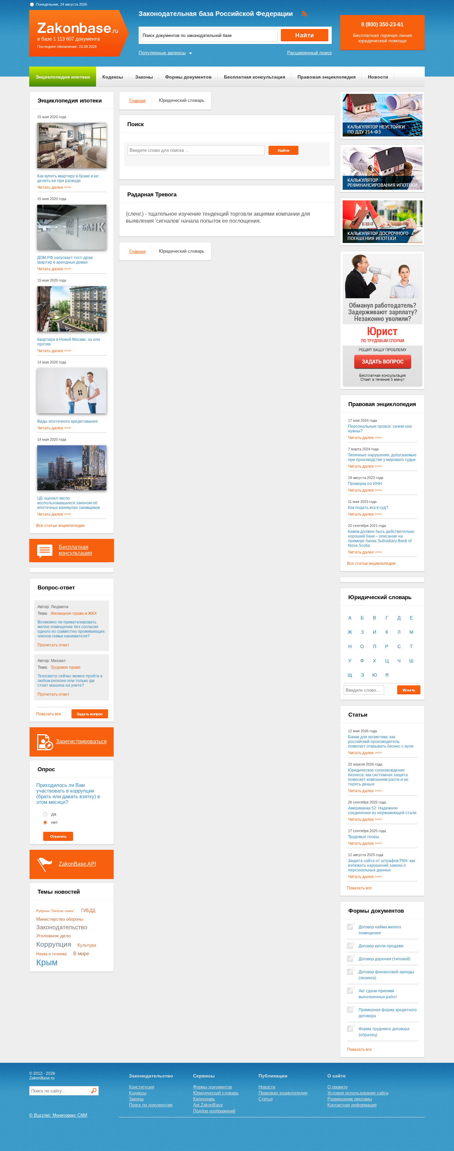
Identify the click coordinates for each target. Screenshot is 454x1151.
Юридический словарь (216, 1092)
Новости (378, 77)
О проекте (337, 1086)
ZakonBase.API (77, 864)
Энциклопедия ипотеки (63, 77)
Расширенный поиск (309, 52)
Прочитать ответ (53, 645)
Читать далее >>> (54, 187)
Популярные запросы (162, 52)
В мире (81, 953)
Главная (137, 100)
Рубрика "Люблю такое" (55, 911)
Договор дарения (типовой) (384, 959)
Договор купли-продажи (381, 946)
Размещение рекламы (349, 1098)
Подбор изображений (214, 1110)
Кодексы (112, 77)
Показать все (48, 714)
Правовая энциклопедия (326, 77)
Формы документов (188, 77)
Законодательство (61, 927)
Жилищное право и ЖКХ (74, 613)
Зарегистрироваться (81, 741)
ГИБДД (88, 910)
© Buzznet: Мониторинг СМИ (58, 1115)
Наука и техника (51, 954)
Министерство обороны (59, 919)
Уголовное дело (53, 935)
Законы (144, 77)
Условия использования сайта (357, 1092)
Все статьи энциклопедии (60, 525)
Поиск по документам (150, 1104)
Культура (86, 945)
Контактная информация (352, 1104)
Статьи (266, 1098)
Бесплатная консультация (254, 77)
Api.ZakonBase (208, 1104)
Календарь (204, 1098)
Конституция (141, 1086)
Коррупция (53, 944)
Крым (46, 962)
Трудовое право (65, 667)
